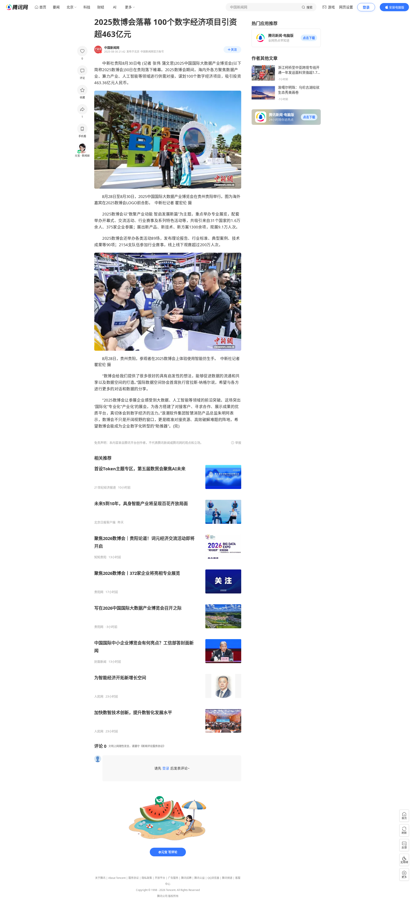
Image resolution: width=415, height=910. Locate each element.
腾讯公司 (162, 896)
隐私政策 (147, 878)
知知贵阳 (100, 557)
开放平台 (160, 878)
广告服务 (173, 878)
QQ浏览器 (213, 878)
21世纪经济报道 (105, 487)
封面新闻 (100, 661)
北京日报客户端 (104, 522)
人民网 (98, 696)
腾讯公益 (199, 878)
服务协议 (133, 878)
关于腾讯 (100, 878)
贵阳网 (98, 591)
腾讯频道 (227, 878)
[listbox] (167, 594)
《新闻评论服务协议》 (153, 746)
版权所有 (173, 896)
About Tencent (117, 878)
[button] (309, 38)
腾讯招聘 (186, 878)
